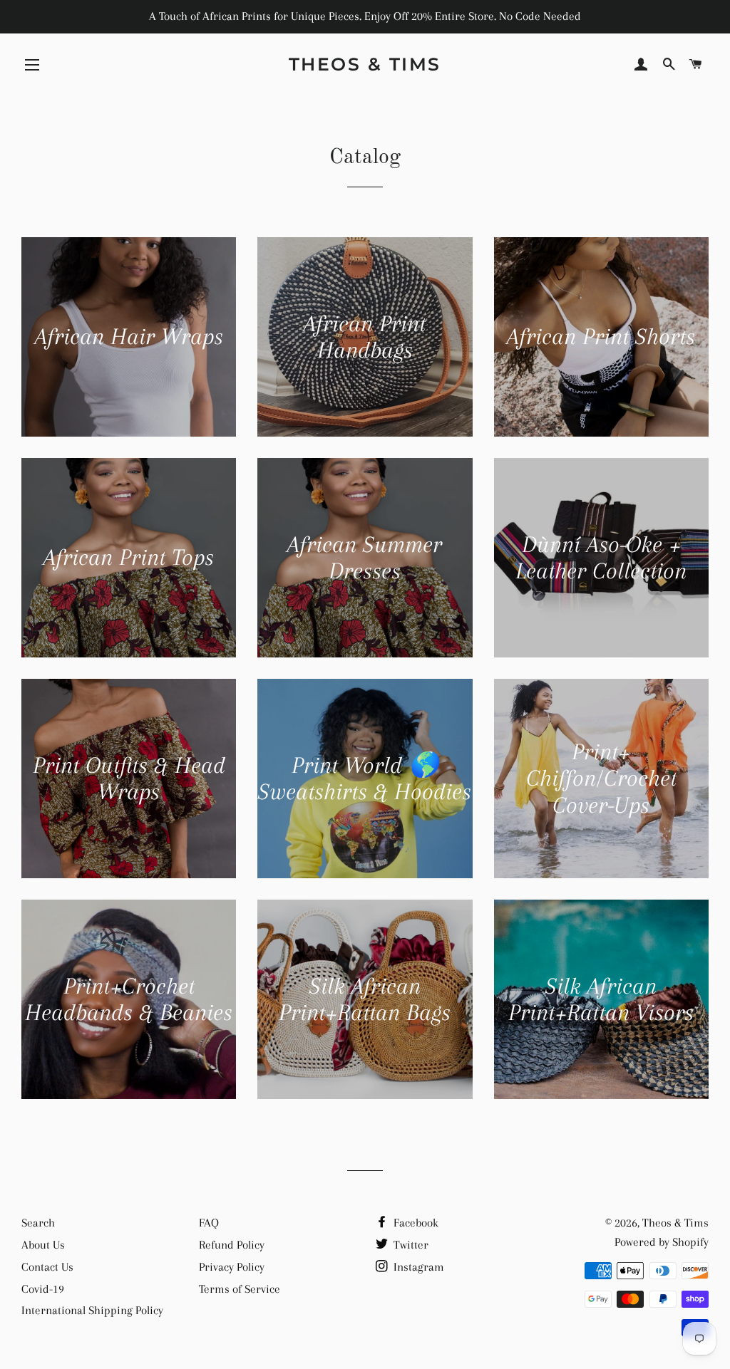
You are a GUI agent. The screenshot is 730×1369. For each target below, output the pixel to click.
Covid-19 (42, 1289)
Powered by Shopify (662, 1242)
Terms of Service (239, 1289)
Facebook (414, 1222)
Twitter (409, 1244)
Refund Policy (231, 1244)
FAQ (209, 1222)
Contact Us (47, 1267)
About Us (43, 1244)
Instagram (417, 1267)
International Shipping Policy (92, 1310)
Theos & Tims (365, 64)
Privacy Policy (231, 1267)
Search (38, 1222)
